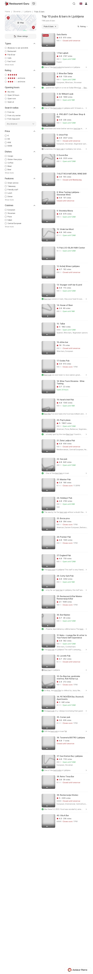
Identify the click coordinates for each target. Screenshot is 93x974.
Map (22, 23)
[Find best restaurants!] (17, 4)
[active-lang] (80, 3)
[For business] (34, 3)
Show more (9, 65)
